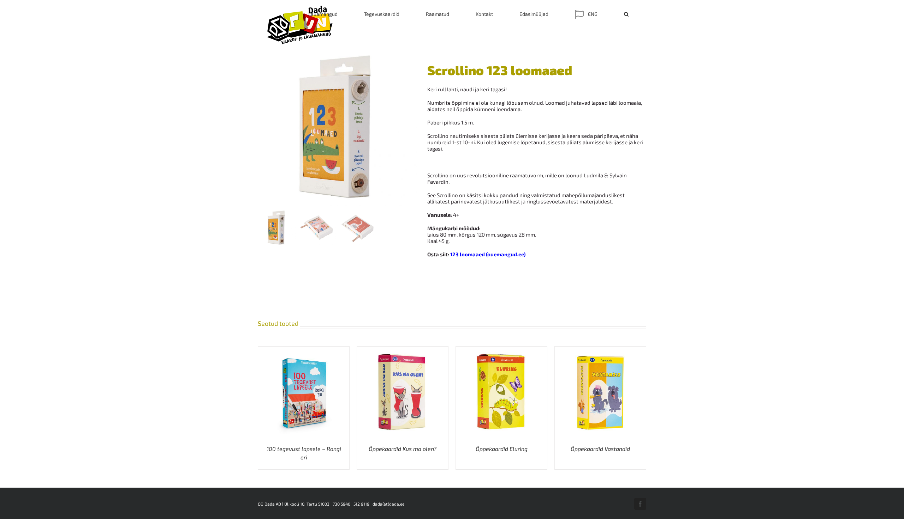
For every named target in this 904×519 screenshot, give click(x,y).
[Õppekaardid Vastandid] (600, 350)
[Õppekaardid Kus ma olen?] (402, 350)
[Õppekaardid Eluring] (501, 350)
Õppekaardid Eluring (502, 448)
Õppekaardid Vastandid (600, 448)
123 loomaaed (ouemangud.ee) (487, 254)
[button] (626, 14)
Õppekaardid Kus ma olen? (402, 448)
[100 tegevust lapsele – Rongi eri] (303, 350)
